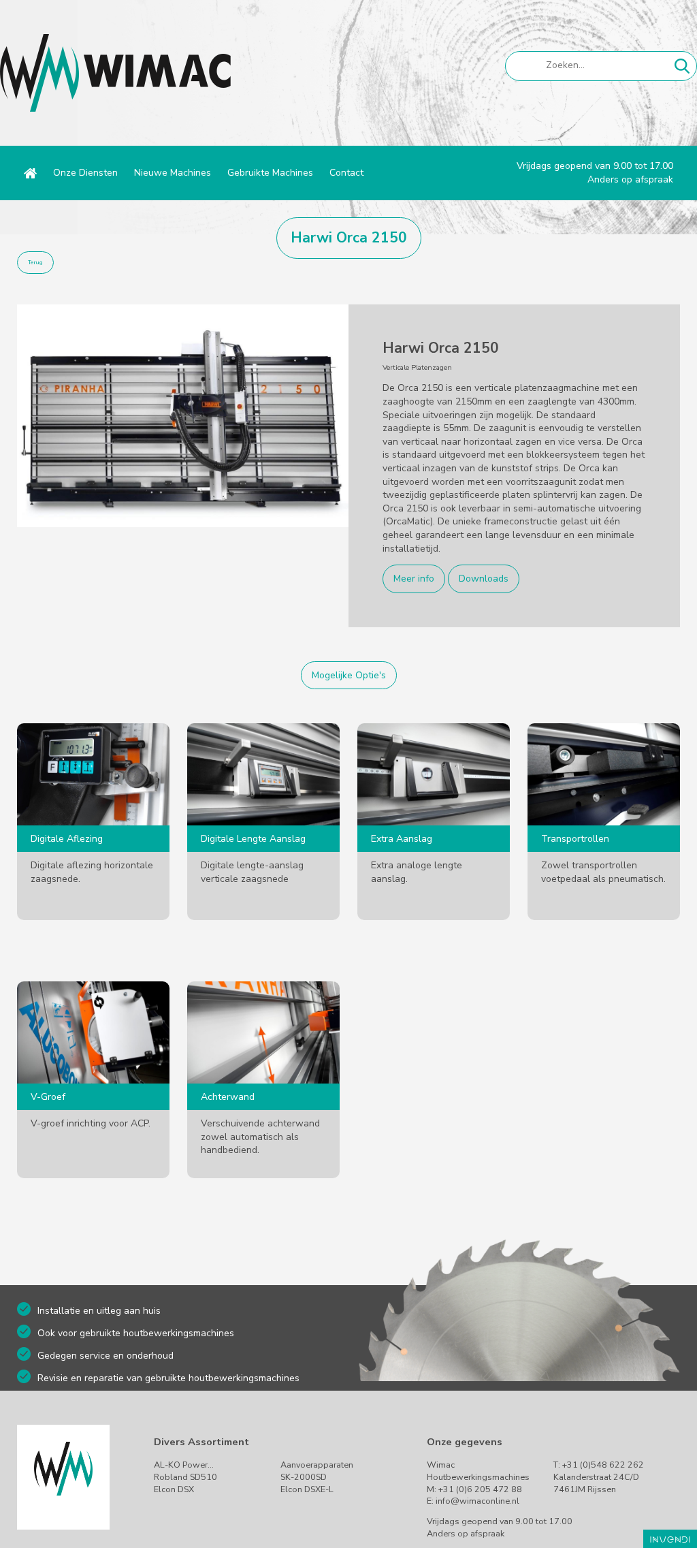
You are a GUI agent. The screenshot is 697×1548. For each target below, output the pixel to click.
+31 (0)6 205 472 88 (480, 1489)
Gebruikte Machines (270, 172)
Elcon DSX (174, 1489)
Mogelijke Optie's (349, 675)
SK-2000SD (303, 1477)
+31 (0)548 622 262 (603, 1464)
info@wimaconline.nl (477, 1500)
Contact (346, 172)
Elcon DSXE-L (307, 1489)
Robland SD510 (185, 1477)
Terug (35, 262)
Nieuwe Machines (172, 172)
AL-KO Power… (184, 1464)
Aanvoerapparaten (316, 1464)
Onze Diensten (85, 172)
